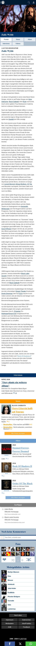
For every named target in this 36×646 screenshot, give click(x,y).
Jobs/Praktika (26, 623)
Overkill (11, 119)
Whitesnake (5, 209)
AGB (9, 627)
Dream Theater (21, 291)
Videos (18, 43)
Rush (24, 101)
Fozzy (21, 293)
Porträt (6, 39)
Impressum (9, 620)
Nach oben (18, 615)
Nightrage (4, 313)
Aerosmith (24, 206)
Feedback (26, 627)
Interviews (6, 43)
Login (33, 2)
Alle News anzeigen (18, 433)
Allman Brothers (20, 184)
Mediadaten (10, 623)
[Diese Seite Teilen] (10, 643)
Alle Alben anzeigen (18, 497)
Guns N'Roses (6, 229)
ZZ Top (29, 184)
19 (16, 393)
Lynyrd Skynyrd (9, 184)
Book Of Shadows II (24, 356)
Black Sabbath (14, 101)
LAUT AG (23, 639)
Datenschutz (26, 620)
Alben (30, 39)
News (18, 39)
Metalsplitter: (8, 424)
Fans (7, 559)
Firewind (17, 311)
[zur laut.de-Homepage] (2, 2)
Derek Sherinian (7, 293)
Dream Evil (12, 313)
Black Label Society (12, 517)
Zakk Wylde (7, 34)
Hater (22, 559)
